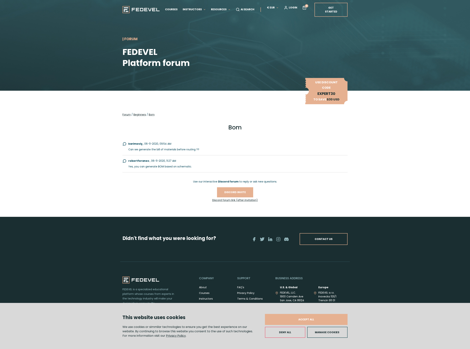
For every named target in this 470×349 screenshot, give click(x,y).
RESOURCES (219, 9)
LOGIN (293, 7)
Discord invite (235, 192)
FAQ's (240, 287)
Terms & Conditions (250, 299)
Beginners (139, 114)
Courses (204, 293)
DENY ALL (285, 332)
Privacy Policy (176, 336)
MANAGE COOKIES (327, 332)
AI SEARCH (247, 9)
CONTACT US (323, 239)
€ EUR (271, 7)
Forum (126, 114)
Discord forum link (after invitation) (235, 200)
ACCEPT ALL (306, 319)
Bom (152, 114)
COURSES (171, 9)
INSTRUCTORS (192, 9)
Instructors (206, 299)
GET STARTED (331, 9)
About (203, 287)
